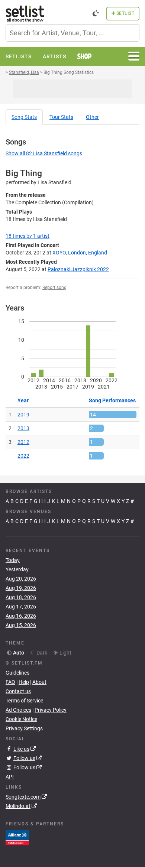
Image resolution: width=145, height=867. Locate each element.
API (10, 777)
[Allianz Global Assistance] (17, 837)
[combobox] (72, 33)
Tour (61, 117)
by (27, 236)
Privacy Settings (24, 728)
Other (92, 117)
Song (24, 117)
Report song (54, 287)
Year (23, 400)
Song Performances (112, 400)
